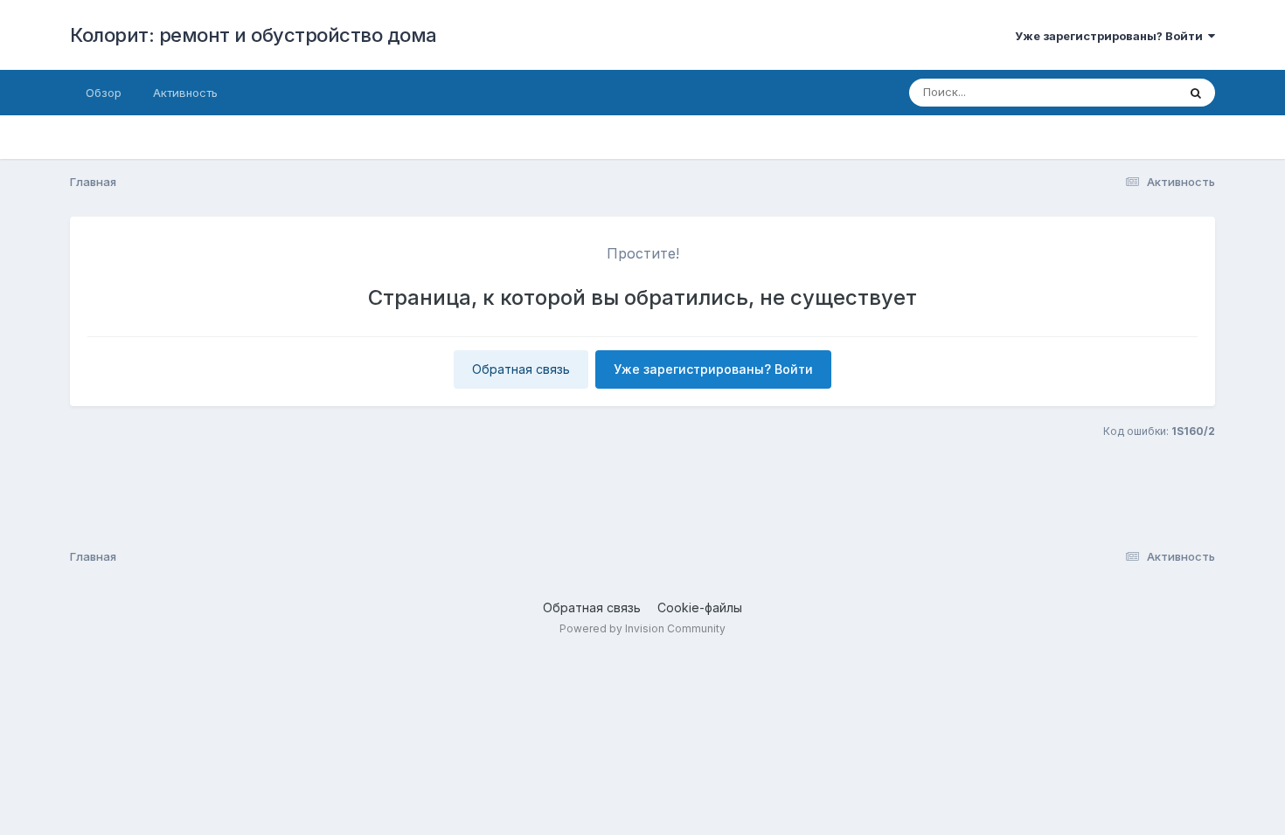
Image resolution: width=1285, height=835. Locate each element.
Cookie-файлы (699, 607)
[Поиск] (1196, 93)
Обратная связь (521, 369)
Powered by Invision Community (642, 628)
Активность (185, 93)
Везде (1137, 92)
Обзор (104, 93)
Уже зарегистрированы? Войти (1111, 36)
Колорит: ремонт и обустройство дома (253, 35)
